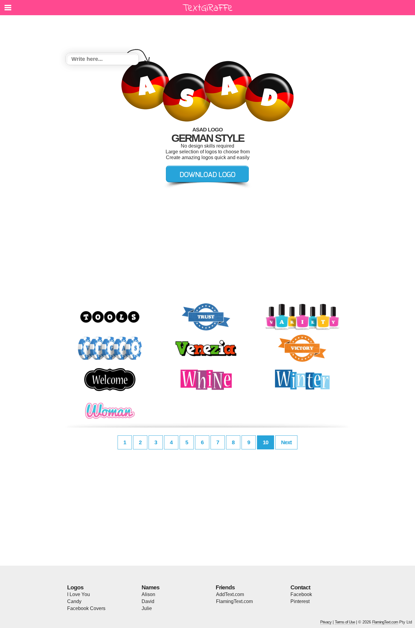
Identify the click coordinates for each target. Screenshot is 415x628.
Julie (147, 608)
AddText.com (230, 594)
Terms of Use (345, 622)
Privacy (325, 622)
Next (286, 442)
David (148, 601)
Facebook (301, 594)
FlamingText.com (234, 601)
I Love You (78, 594)
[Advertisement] (209, 30)
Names (150, 587)
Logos (75, 587)
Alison (148, 594)
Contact (300, 587)
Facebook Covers (86, 608)
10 (265, 442)
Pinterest (300, 601)
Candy (74, 601)
